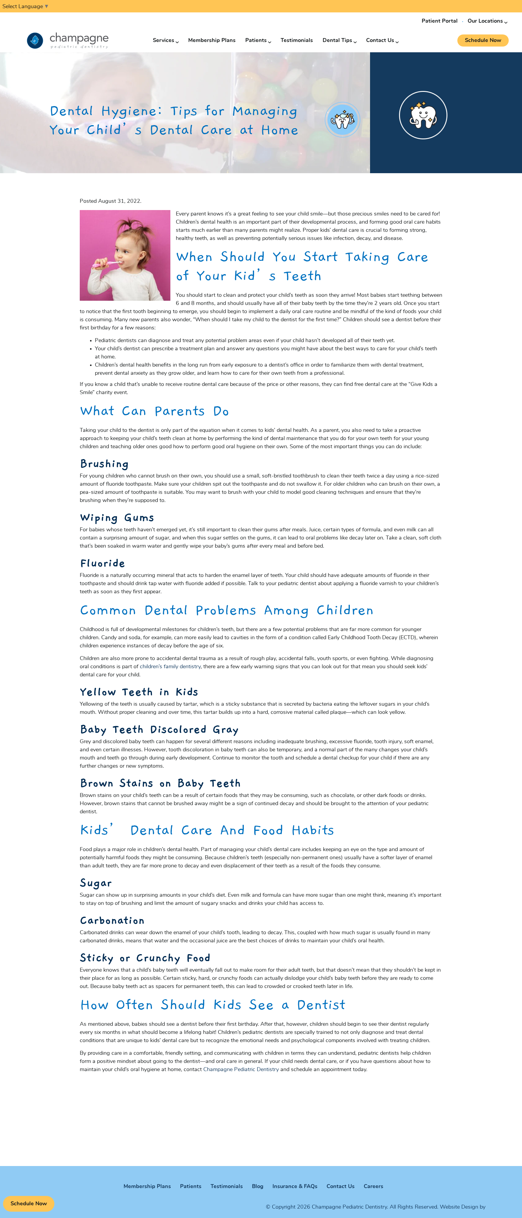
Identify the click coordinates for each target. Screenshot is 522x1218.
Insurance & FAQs (294, 1186)
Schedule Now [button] (483, 40)
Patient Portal (440, 21)
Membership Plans (212, 40)
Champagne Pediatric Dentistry (241, 1069)
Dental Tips (337, 40)
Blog (257, 1186)
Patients (256, 40)
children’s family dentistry (170, 666)
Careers (373, 1186)
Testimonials (297, 40)
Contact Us (380, 40)
